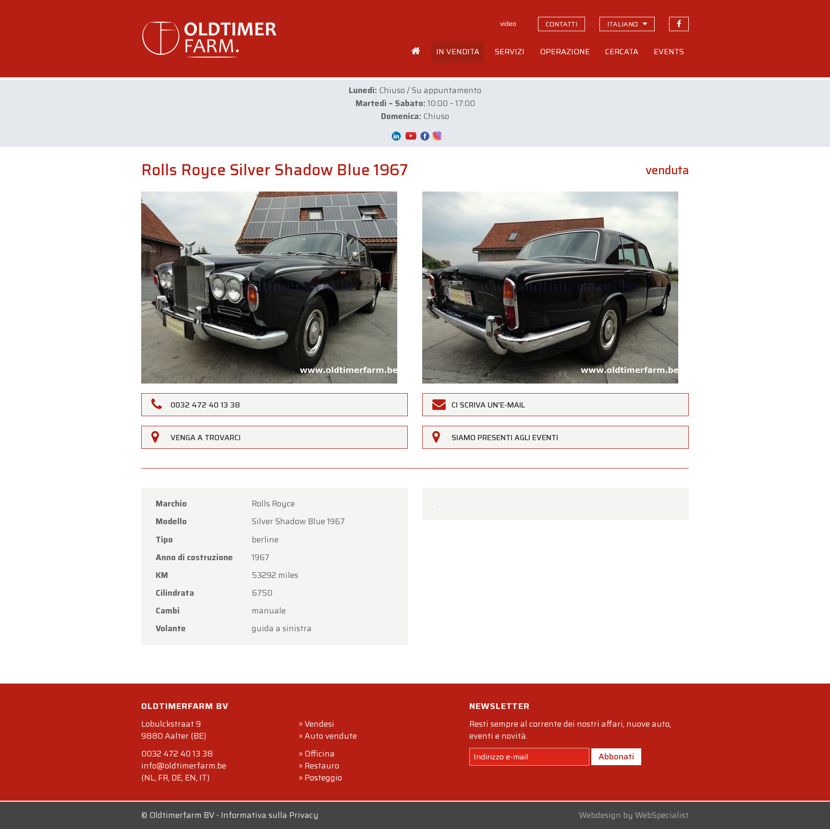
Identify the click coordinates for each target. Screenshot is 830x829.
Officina (320, 753)
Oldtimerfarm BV (181, 815)
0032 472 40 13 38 (177, 753)
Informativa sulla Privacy (269, 815)
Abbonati (616, 756)
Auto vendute (331, 736)
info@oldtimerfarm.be (183, 765)
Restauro (322, 765)
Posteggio (323, 777)
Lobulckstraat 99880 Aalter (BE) (173, 730)
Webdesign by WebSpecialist (634, 815)
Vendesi (319, 724)
